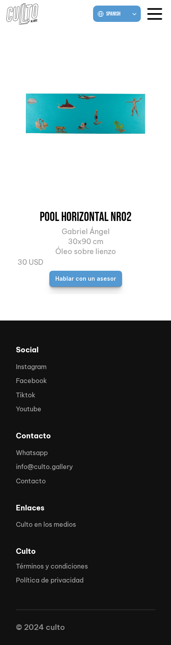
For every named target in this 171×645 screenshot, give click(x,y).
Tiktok (25, 395)
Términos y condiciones (52, 566)
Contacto (31, 481)
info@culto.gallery (44, 467)
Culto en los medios (46, 524)
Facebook (31, 381)
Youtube (28, 409)
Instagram (31, 367)
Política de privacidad (50, 580)
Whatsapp (32, 453)
